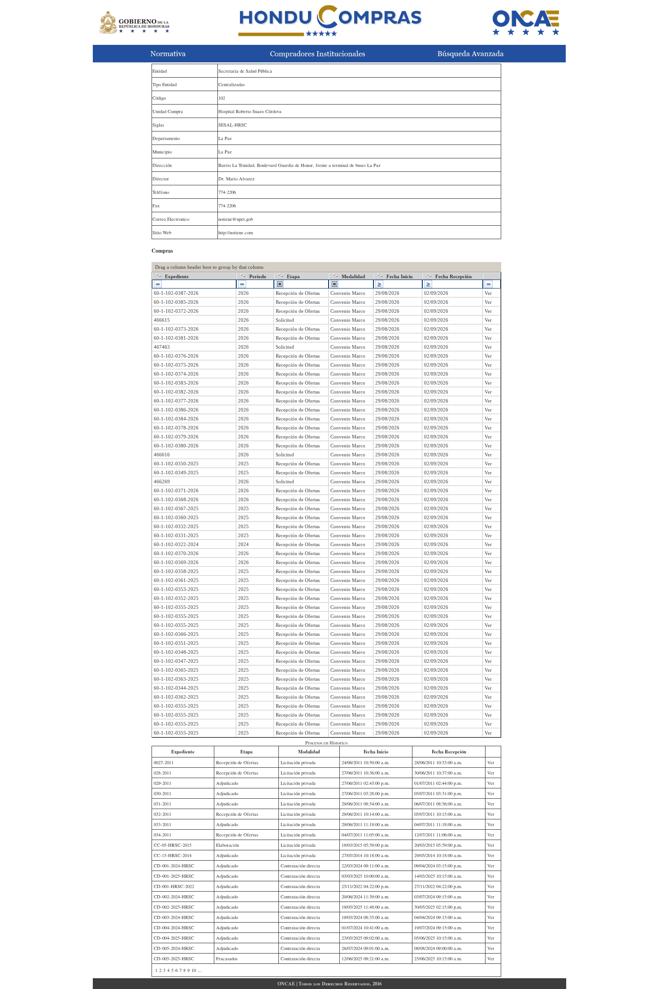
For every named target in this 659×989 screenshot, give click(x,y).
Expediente (177, 276)
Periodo (257, 276)
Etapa (293, 276)
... (200, 970)
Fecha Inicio (399, 276)
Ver (488, 293)
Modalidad (353, 276)
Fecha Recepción (453, 276)
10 (193, 970)
